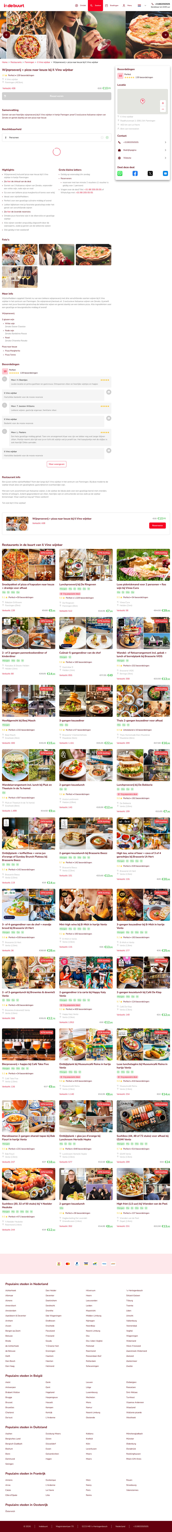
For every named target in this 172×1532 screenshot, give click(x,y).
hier (9, 181)
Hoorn (89, 1295)
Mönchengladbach (134, 1433)
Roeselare (131, 1387)
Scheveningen (92, 1366)
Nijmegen (90, 1320)
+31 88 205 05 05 (92, 189)
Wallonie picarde (134, 1412)
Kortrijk (49, 1412)
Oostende (90, 1417)
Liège (88, 1387)
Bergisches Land (12, 1438)
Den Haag (9, 1366)
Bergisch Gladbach (13, 1443)
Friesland (50, 1336)
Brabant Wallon (12, 1392)
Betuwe (9, 1336)
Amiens (8, 1480)
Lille (48, 1495)
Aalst (7, 1382)
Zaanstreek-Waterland (136, 1351)
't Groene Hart (52, 1346)
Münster (130, 1438)
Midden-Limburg (93, 1315)
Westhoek (131, 1417)
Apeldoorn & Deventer (15, 1315)
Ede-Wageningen (53, 1315)
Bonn (7, 1453)
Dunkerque (51, 1480)
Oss (88, 1336)
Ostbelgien (131, 1382)
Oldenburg (131, 1443)
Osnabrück (131, 1448)
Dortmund (10, 1459)
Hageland (50, 1392)
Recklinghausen (133, 1453)
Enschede (50, 1325)
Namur (89, 1407)
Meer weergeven (56, 464)
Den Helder (51, 1290)
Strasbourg (131, 1485)
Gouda (49, 1341)
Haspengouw (52, 1397)
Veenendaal (131, 1325)
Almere (8, 1300)
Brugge (8, 1397)
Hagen (49, 1459)
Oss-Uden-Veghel (94, 1341)
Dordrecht (50, 1305)
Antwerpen (10, 1387)
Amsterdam (10, 1310)
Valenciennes (132, 1490)
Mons (88, 1402)
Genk (48, 1382)
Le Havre (50, 1490)
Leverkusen (91, 1448)
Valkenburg (131, 1320)
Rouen (129, 1480)
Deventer (50, 1295)
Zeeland (130, 1356)
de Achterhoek (12, 1346)
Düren (48, 1438)
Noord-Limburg (93, 1330)
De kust (8, 1417)
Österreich (10, 1511)
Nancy (89, 1485)
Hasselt (49, 1402)
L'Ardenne (50, 1417)
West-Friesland (133, 1346)
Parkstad (90, 1346)
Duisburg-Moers (53, 1433)
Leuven (89, 1382)
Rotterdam (91, 1361)
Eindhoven (50, 1320)
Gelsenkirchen (52, 1453)
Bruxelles (9, 1407)
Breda (8, 1341)
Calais (8, 1490)
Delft (7, 1356)
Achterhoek (10, 1290)
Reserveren (157, 525)
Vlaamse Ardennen (135, 1402)
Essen (48, 1448)
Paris (88, 1490)
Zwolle (129, 1366)
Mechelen (90, 1397)
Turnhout (130, 1397)
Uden (128, 1310)
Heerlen (49, 1361)
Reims (89, 1495)
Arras (7, 1485)
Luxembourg (91, 1392)
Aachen (8, 1433)
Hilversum (90, 1290)
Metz (88, 1480)
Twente (129, 1305)
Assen (8, 1325)
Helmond (50, 1366)
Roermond (91, 1351)
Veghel (129, 1330)
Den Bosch (10, 1361)
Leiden (89, 1305)
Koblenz (89, 1433)
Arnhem (9, 1320)
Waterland (131, 1341)
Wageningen (132, 1336)
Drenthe (49, 1310)
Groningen (50, 1351)
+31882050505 (140, 1526)
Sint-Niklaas (131, 1392)
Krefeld (89, 1438)
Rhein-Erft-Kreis (133, 1459)
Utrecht (129, 1315)
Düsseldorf (51, 1443)
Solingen (9, 1464)
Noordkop (90, 1325)
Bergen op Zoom (13, 1330)
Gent (48, 1387)
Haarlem (50, 1356)
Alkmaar (9, 1295)
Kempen (49, 1407)
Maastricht (91, 1310)
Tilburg (129, 1300)
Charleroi (9, 1412)
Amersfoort (10, 1305)
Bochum (9, 1448)
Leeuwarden (91, 1300)
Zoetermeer (131, 1361)
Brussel (8, 1402)
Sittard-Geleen (133, 1295)
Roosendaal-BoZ (93, 1356)
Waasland (130, 1407)
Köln (88, 1443)
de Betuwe (10, 1351)
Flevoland (50, 1330)
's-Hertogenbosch (134, 1290)
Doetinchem (51, 1300)
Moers (89, 1453)
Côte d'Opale (11, 1495)
